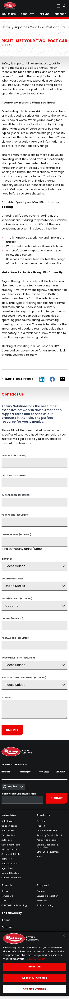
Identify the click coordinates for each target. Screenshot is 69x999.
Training (41, 891)
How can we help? (18, 658)
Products (43, 815)
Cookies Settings (34, 989)
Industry (7, 559)
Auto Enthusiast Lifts (47, 831)
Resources (42, 901)
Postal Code (15, 638)
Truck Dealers (8, 835)
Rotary (5, 891)
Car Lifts (41, 821)
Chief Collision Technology (14, 905)
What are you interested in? (24, 678)
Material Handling (11, 873)
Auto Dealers (8, 831)
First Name (14, 456)
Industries (9, 815)
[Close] (64, 935)
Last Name (14, 475)
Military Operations (11, 849)
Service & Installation (47, 896)
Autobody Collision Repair (49, 835)
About (6, 920)
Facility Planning (45, 905)
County (12, 619)
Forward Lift (7, 896)
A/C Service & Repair (47, 840)
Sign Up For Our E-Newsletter (19, 794)
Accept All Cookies (34, 978)
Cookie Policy (35, 959)
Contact (8, 927)
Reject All (34, 966)
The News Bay (12, 913)
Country (13, 579)
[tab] (9, 14)
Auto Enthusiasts (10, 864)
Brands (7, 885)
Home (6, 27)
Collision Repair (9, 826)
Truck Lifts (42, 826)
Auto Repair (7, 821)
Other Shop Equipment (48, 852)
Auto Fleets (7, 840)
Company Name (16, 535)
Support (43, 885)
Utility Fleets (8, 859)
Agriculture (7, 868)
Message (7, 698)
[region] (34, 963)
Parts (39, 856)
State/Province (17, 599)
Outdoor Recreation (11, 878)
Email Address (16, 495)
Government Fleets (11, 845)
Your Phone (15, 515)
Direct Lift (6, 901)
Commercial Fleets (11, 854)
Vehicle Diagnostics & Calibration (47, 846)
